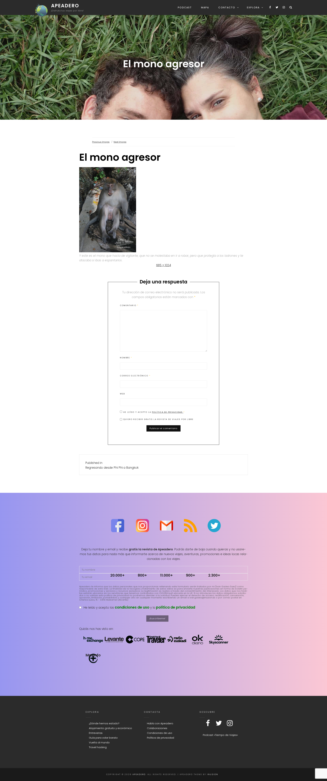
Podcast (185, 7)
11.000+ (166, 575)
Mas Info (93, 655)
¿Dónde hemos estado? (104, 723)
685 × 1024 (163, 265)
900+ (190, 575)
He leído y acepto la (154, 412)
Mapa (205, 7)
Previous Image (101, 142)
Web (122, 394)
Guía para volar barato (103, 737)
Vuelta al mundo (99, 742)
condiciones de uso (132, 607)
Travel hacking (98, 747)
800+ (142, 575)
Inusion (212, 774)
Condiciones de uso (159, 733)
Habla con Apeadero (160, 723)
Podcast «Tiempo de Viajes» (220, 735)
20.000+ (117, 575)
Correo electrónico (135, 375)
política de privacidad (175, 607)
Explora (253, 7)
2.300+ (214, 575)
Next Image (120, 142)
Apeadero (65, 5)
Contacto (226, 7)
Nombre (126, 357)
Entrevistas (96, 733)
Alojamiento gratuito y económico (110, 728)
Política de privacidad (167, 412)
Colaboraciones (157, 728)
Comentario (129, 305)
